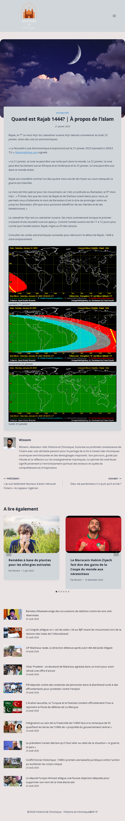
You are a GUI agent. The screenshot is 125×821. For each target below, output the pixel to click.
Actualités (62, 113)
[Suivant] (116, 552)
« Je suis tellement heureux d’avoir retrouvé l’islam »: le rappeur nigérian (30, 483)
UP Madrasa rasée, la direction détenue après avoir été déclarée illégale (69, 648)
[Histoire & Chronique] (29, 16)
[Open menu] (114, 16)
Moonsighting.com (26, 152)
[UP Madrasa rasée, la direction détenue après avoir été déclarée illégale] (13, 651)
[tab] (56, 591)
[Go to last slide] (8, 552)
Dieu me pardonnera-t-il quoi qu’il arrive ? (95, 481)
